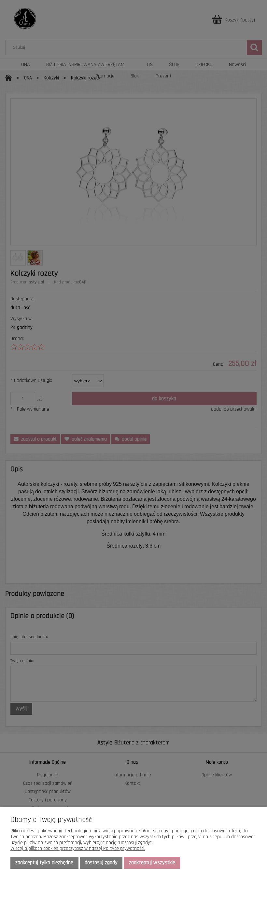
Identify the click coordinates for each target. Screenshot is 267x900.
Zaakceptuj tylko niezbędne (44, 862)
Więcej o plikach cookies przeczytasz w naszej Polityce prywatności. (77, 848)
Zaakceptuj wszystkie (152, 862)
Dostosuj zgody (101, 862)
